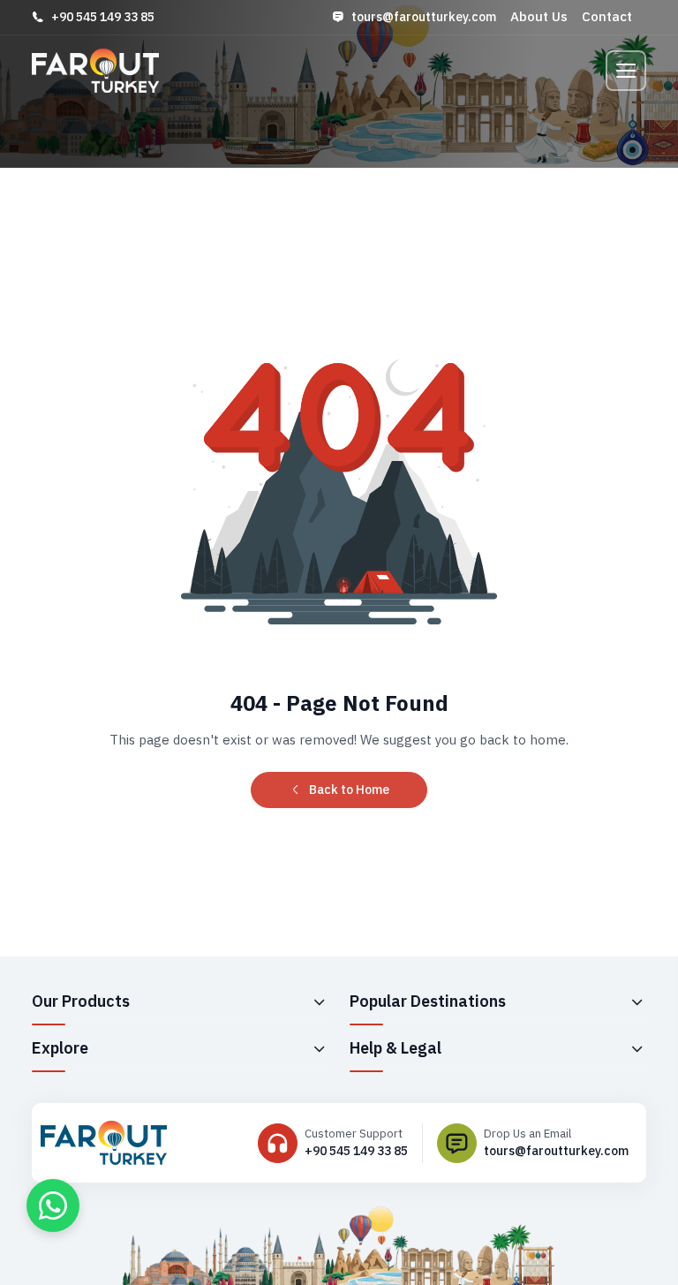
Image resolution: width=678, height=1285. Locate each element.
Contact (607, 16)
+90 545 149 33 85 (102, 17)
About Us (539, 16)
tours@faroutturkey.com (423, 17)
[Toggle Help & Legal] (636, 1048)
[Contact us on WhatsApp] (52, 1205)
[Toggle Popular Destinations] (636, 1001)
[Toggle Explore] (318, 1048)
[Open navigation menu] (626, 70)
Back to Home (349, 789)
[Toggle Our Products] (318, 1001)
